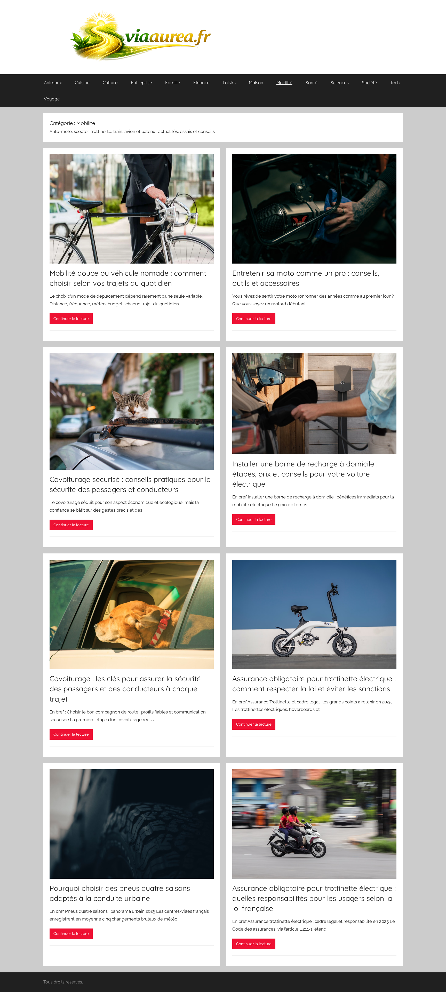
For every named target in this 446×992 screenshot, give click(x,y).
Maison (256, 82)
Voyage (52, 98)
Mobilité (284, 82)
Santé (311, 82)
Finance (201, 82)
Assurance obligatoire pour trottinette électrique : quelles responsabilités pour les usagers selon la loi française (314, 898)
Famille (172, 82)
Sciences (340, 82)
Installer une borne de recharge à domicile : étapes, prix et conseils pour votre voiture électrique (305, 473)
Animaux (53, 82)
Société (369, 82)
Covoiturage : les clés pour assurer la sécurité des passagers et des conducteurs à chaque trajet (125, 688)
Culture (110, 82)
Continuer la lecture (71, 318)
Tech (395, 82)
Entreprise (141, 82)
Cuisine (82, 82)
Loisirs (229, 82)
